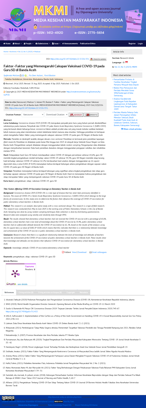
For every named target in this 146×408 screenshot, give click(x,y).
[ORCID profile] (26, 75)
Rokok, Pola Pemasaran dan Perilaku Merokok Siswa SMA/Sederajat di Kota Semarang (125, 92)
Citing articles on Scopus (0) (50, 292)
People (28, 43)
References (9, 292)
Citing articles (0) (26, 292)
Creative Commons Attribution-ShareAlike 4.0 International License (28, 401)
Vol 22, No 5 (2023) (25, 51)
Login (140, 43)
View (74, 252)
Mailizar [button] (37, 51)
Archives (13, 51)
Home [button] (6, 51)
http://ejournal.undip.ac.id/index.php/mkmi (64, 397)
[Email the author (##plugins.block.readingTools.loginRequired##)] (23, 75)
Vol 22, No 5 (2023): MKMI (125, 67)
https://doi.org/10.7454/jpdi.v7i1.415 (22, 311)
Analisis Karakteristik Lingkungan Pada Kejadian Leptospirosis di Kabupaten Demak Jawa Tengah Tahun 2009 (125, 104)
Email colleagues (99, 252)
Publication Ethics (87, 43)
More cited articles (132, 129)
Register (132, 43)
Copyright (71, 292)
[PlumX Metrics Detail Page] (15, 273)
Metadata (84, 292)
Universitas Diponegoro (28, 405)
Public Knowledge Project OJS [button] (59, 405)
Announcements (71, 43)
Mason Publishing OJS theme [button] (86, 405)
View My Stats (68, 401)
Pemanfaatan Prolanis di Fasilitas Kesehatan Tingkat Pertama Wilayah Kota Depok (126, 82)
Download (82, 252)
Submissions (43, 43)
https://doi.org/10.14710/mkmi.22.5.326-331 (69, 59)
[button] (5, 91)
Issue (56, 43)
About (17, 43)
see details (22, 284)
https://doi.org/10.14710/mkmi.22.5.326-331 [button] (28, 108)
